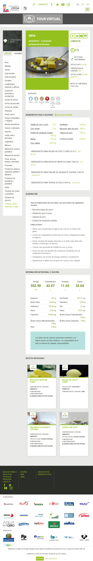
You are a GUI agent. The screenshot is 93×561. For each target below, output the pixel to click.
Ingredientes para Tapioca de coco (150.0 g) (51, 182)
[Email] (81, 36)
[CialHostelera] (54, 504)
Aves (6, 62)
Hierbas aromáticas (12, 124)
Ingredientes (34, 41)
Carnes (7, 70)
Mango (33, 139)
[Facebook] (51, 4)
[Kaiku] (69, 504)
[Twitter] (57, 4)
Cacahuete (64, 124)
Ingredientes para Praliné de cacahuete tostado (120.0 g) (57, 172)
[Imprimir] (85, 36)
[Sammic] (8, 504)
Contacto (6, 482)
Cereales (8, 80)
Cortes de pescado (12, 103)
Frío (79, 71)
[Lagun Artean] (39, 515)
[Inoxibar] (84, 515)
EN (87, 4)
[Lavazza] (69, 523)
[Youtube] (62, 4)
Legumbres (9, 141)
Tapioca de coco (66, 133)
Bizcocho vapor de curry (69, 128)
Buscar (34, 4)
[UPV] (84, 537)
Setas (7, 187)
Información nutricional (39, 44)
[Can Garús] (54, 515)
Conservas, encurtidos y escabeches (9, 93)
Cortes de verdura (11, 107)
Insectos (8, 132)
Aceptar (39, 559)
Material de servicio (12, 155)
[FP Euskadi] (24, 537)
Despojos (8, 111)
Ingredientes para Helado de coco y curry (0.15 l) (54, 151)
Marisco (8, 145)
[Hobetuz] (54, 537)
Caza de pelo (10, 73)
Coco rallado (35, 143)
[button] (29, 62)
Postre (84, 65)
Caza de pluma (10, 77)
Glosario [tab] (18, 53)
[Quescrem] (24, 524)
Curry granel (35, 128)
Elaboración (46, 41)
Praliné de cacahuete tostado (42, 133)
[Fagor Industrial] (8, 515)
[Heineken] (39, 504)
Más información (51, 559)
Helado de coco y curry (39, 124)
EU (83, 4)
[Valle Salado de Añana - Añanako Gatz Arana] (69, 515)
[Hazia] (24, 504)
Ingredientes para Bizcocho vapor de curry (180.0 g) (55, 162)
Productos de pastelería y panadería (10, 181)
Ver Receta (36, 175)
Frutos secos (10, 114)
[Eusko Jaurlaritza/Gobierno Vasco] (8, 537)
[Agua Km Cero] (8, 524)
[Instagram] (68, 4)
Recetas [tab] (8, 53)
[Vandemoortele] (24, 515)
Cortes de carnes (11, 100)
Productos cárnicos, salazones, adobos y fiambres (12, 172)
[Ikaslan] (69, 537)
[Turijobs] (39, 523)
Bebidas (8, 66)
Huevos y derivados (12, 128)
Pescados (8, 165)
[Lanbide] (39, 537)
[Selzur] (84, 504)
